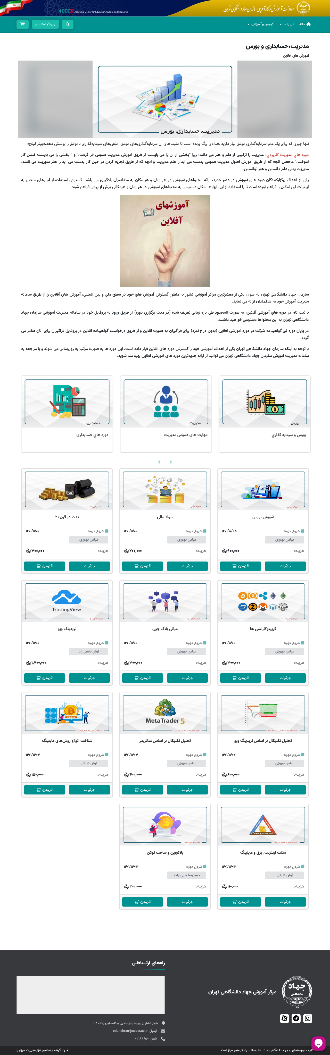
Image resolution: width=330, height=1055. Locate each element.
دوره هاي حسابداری (191, 435)
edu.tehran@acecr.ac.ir (130, 1031)
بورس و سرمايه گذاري (90, 435)
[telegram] (296, 1018)
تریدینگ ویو (67, 629)
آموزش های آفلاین (296, 56)
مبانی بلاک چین (165, 629)
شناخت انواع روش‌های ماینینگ (67, 741)
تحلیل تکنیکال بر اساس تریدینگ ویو (263, 741)
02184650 (142, 1038)
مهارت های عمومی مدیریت (283, 435)
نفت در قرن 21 (67, 517)
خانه (302, 24)
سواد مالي (165, 517)
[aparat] (284, 1018)
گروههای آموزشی (262, 24)
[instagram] (308, 1018)
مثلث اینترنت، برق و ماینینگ (263, 852)
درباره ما (289, 24)
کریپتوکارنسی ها (263, 629)
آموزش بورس (263, 517)
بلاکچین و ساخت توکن (165, 852)
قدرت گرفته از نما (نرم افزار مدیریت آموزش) (42, 1050)
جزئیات (285, 566)
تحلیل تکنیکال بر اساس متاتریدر (165, 741)
